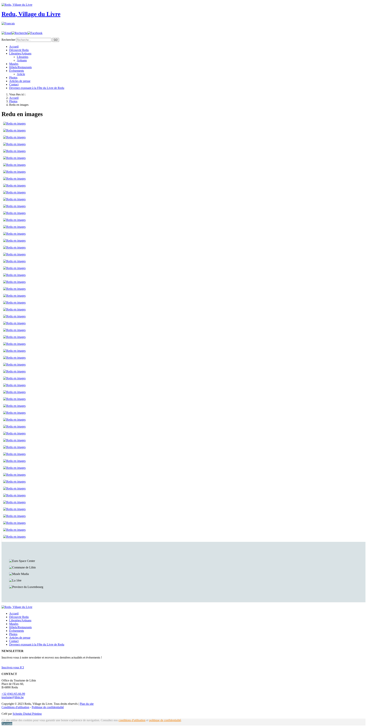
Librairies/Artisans (20, 53)
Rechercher (8, 39)
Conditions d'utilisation (15, 707)
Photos (13, 77)
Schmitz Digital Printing (27, 713)
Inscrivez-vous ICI (13, 667)
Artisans (22, 60)
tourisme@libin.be (13, 697)
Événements (16, 70)
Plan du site (87, 703)
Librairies (22, 57)
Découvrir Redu (19, 50)
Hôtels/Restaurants (20, 67)
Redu (31, 14)
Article (21, 74)
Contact (14, 84)
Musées (13, 63)
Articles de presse (19, 81)
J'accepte (7, 723)
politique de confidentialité (165, 720)
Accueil (14, 46)
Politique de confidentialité (48, 707)
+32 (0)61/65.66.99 (13, 693)
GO (56, 39)
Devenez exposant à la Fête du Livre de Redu (36, 88)
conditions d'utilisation (132, 720)
